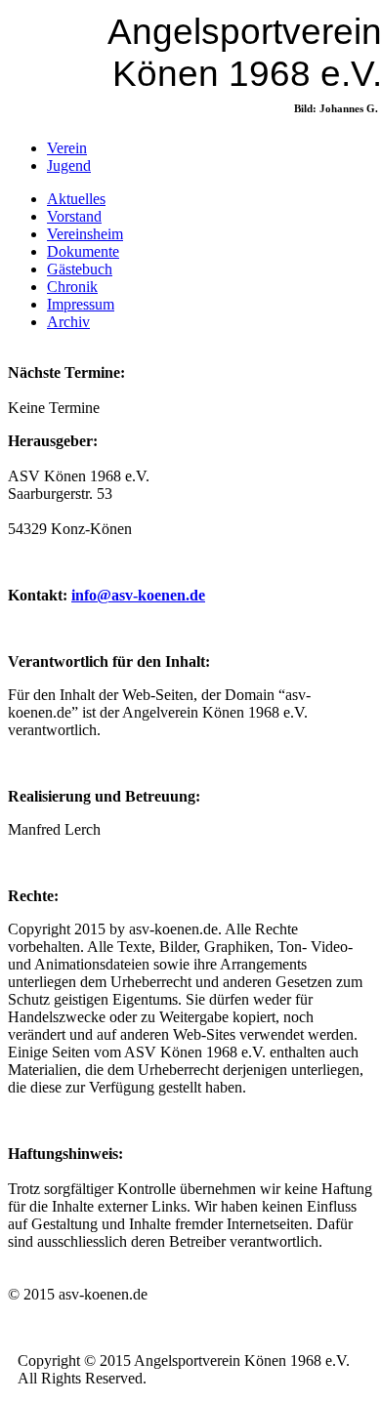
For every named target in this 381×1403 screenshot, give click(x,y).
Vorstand (74, 216)
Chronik (72, 286)
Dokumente (83, 251)
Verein (67, 148)
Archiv (68, 321)
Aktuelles (76, 198)
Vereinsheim (85, 234)
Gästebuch (79, 269)
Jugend (69, 165)
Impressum (80, 304)
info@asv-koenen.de (138, 595)
